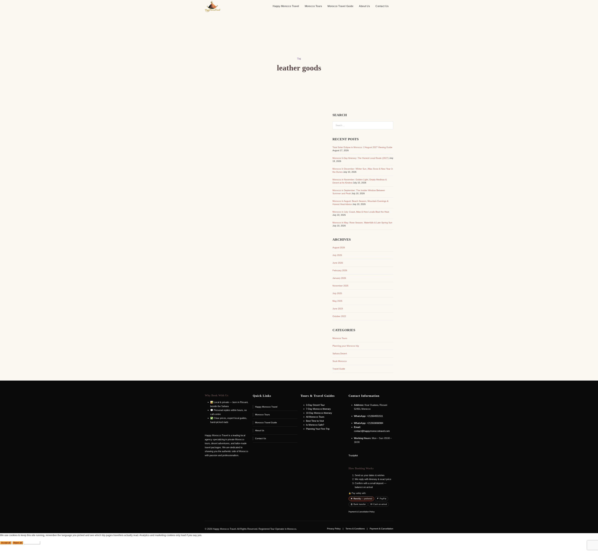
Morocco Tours (313, 6)
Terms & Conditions (355, 528)
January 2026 (339, 278)
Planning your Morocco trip (345, 346)
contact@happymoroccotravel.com (372, 431)
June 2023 (337, 308)
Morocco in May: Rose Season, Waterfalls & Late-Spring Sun (362, 222)
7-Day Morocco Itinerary (318, 409)
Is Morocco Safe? (315, 424)
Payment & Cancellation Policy (362, 512)
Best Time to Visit (315, 421)
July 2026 (337, 255)
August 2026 (338, 247)
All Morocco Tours (315, 416)
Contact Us (382, 6)
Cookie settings (32, 543)
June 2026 (337, 263)
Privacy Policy (334, 528)
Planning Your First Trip (318, 428)
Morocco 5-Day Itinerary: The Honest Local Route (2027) (360, 158)
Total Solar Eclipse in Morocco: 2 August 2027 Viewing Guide (362, 147)
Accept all (5, 543)
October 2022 (339, 316)
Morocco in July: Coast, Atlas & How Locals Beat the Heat (360, 212)
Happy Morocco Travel (286, 6)
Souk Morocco (339, 361)
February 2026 (339, 270)
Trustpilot (353, 455)
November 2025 (340, 285)
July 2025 (337, 293)
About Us (364, 6)
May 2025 (337, 301)
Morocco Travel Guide (340, 6)
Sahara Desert (339, 353)
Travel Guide (338, 368)
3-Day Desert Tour (315, 405)
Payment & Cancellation (381, 528)
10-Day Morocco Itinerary (319, 413)
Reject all (17, 543)
